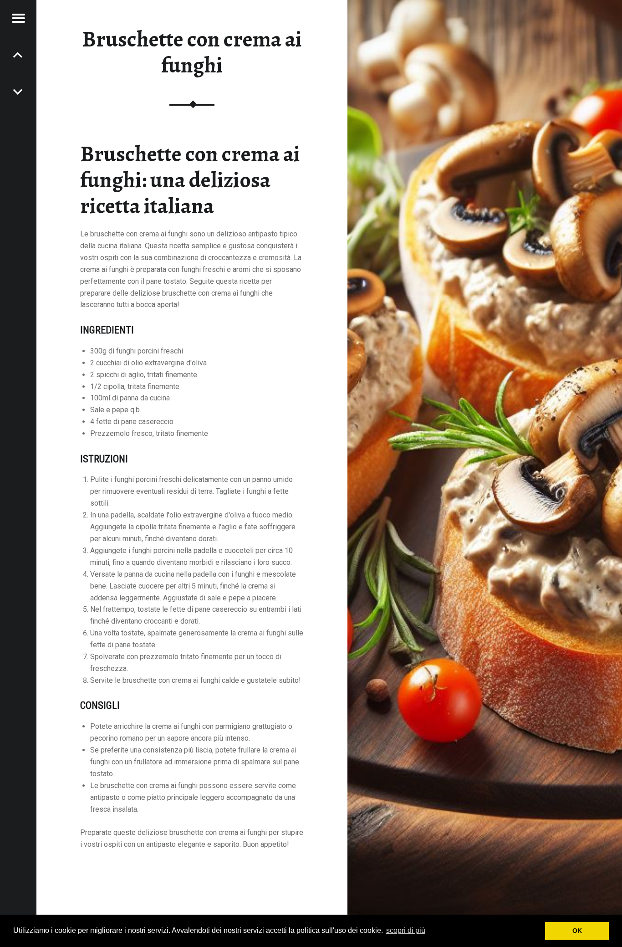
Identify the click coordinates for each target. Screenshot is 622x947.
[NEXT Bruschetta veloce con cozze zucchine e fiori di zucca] (18, 54)
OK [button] (577, 930)
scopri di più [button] (405, 930)
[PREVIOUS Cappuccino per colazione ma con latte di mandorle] (18, 91)
